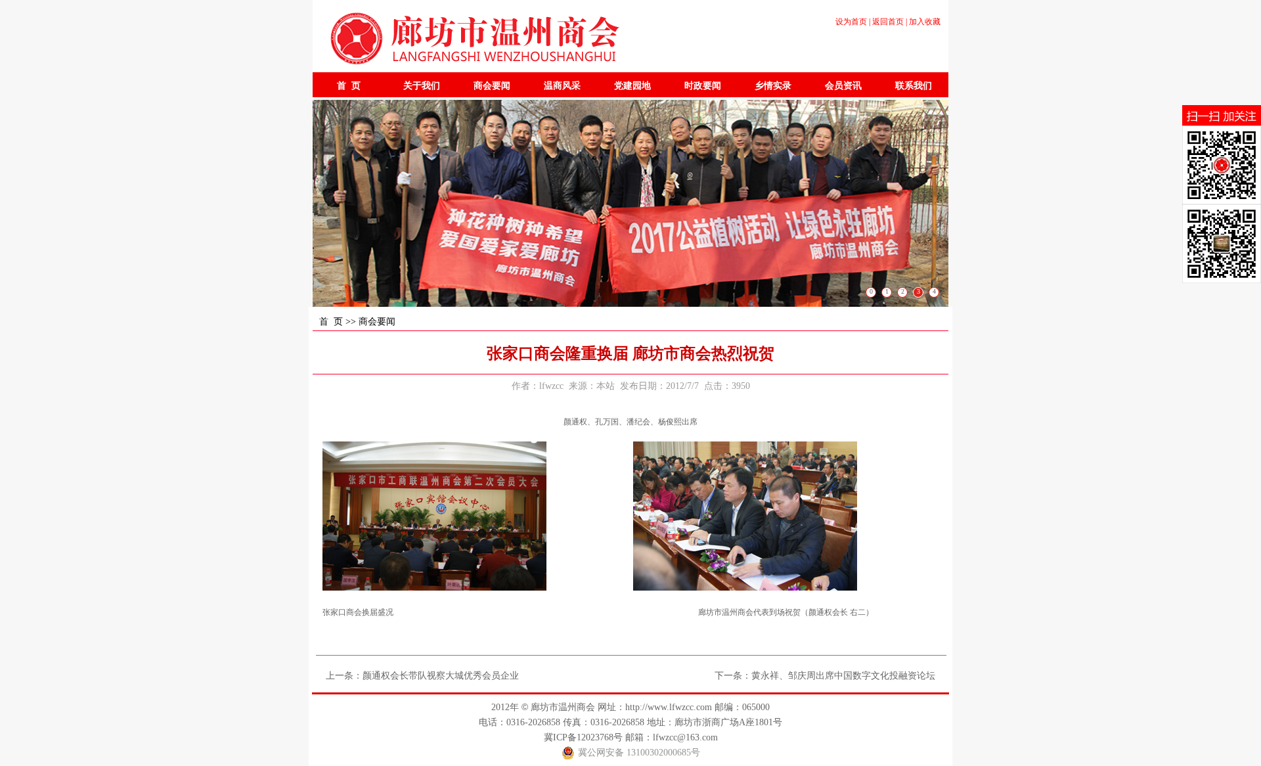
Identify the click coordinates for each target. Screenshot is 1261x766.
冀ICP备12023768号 (583, 737)
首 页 (331, 322)
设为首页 (851, 21)
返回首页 (888, 21)
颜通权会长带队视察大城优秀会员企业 (441, 676)
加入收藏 (924, 21)
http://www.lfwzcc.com (668, 707)
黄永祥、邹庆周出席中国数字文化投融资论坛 (843, 676)
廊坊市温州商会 (563, 707)
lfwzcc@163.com (685, 737)
